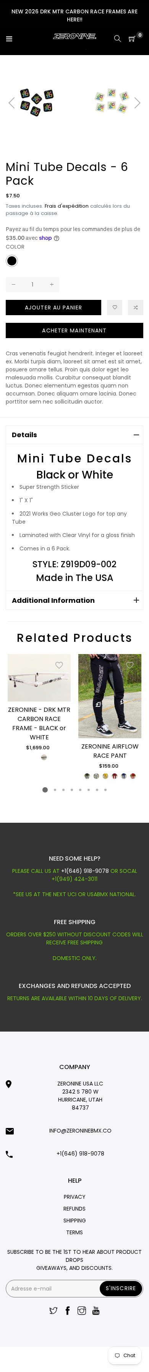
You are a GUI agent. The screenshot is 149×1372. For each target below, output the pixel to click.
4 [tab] (72, 790)
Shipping (74, 1220)
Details (24, 434)
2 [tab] (55, 790)
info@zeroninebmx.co (80, 1130)
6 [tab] (88, 790)
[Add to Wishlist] (59, 665)
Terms (74, 1232)
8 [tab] (105, 790)
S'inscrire (121, 1288)
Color (15, 247)
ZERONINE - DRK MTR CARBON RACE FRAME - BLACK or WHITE (39, 723)
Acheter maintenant (74, 330)
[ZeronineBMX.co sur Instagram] (82, 1311)
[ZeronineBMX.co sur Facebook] (67, 1311)
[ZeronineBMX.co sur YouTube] (96, 1311)
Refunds (74, 1209)
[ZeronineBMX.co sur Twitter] (53, 1311)
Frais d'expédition (67, 206)
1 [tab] (45, 790)
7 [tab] (97, 790)
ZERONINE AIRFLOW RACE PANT (110, 751)
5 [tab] (80, 790)
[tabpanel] (39, 708)
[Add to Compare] (135, 307)
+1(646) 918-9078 (85, 871)
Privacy (75, 1197)
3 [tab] (63, 790)
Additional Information (53, 600)
